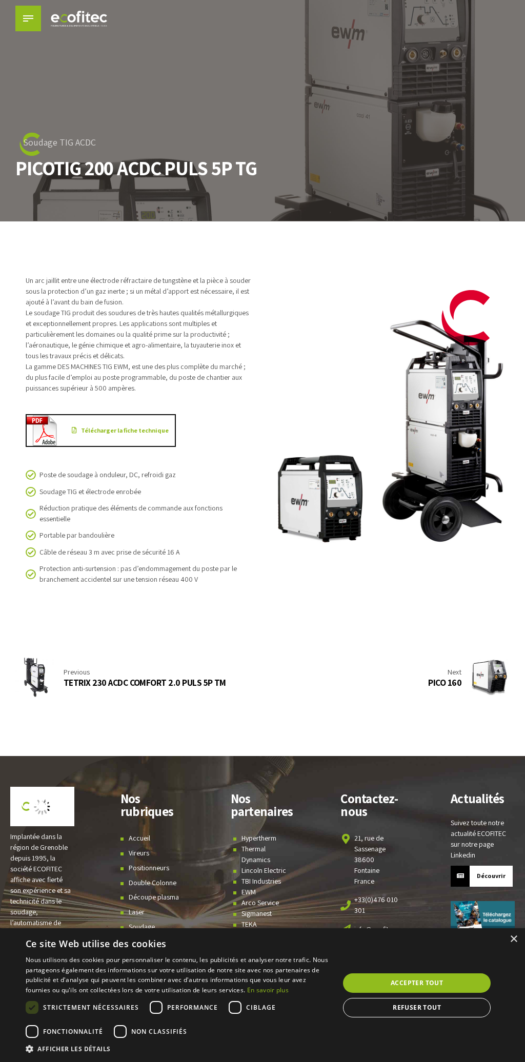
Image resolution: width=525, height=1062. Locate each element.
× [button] (513, 939)
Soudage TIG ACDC (59, 142)
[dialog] (262, 995)
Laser (137, 911)
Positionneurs (149, 867)
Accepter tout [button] (417, 982)
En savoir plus (268, 990)
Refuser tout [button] (417, 1007)
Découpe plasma (154, 897)
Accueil (139, 838)
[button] (178, 1049)
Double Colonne (152, 882)
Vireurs (139, 852)
